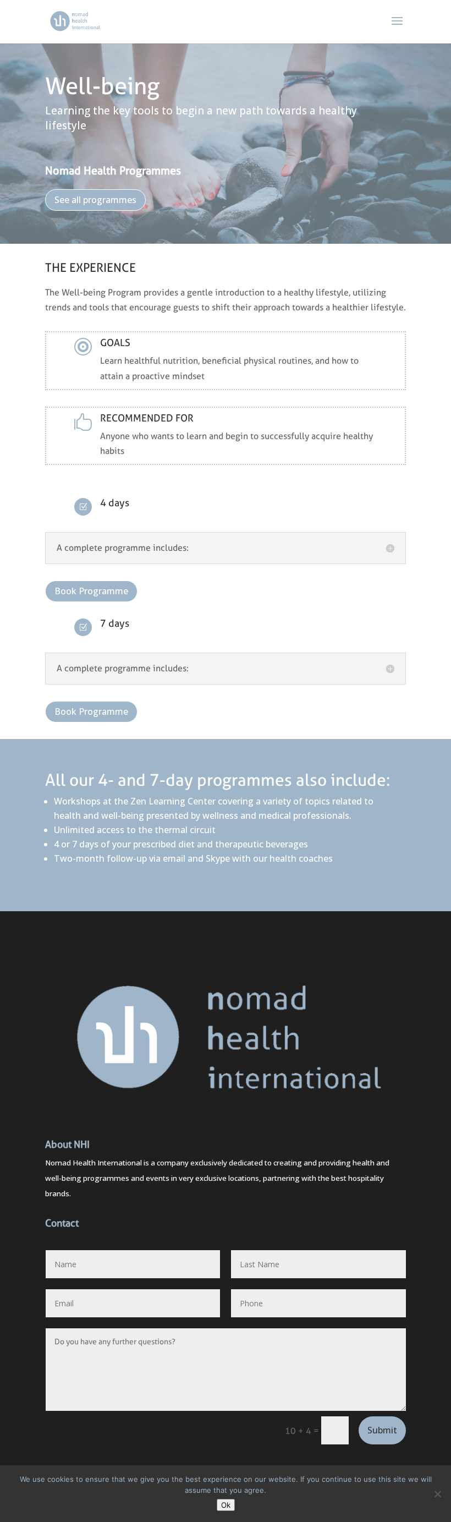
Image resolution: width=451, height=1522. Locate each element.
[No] (437, 1493)
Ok (225, 1505)
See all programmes (95, 200)
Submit (382, 1430)
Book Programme (91, 591)
